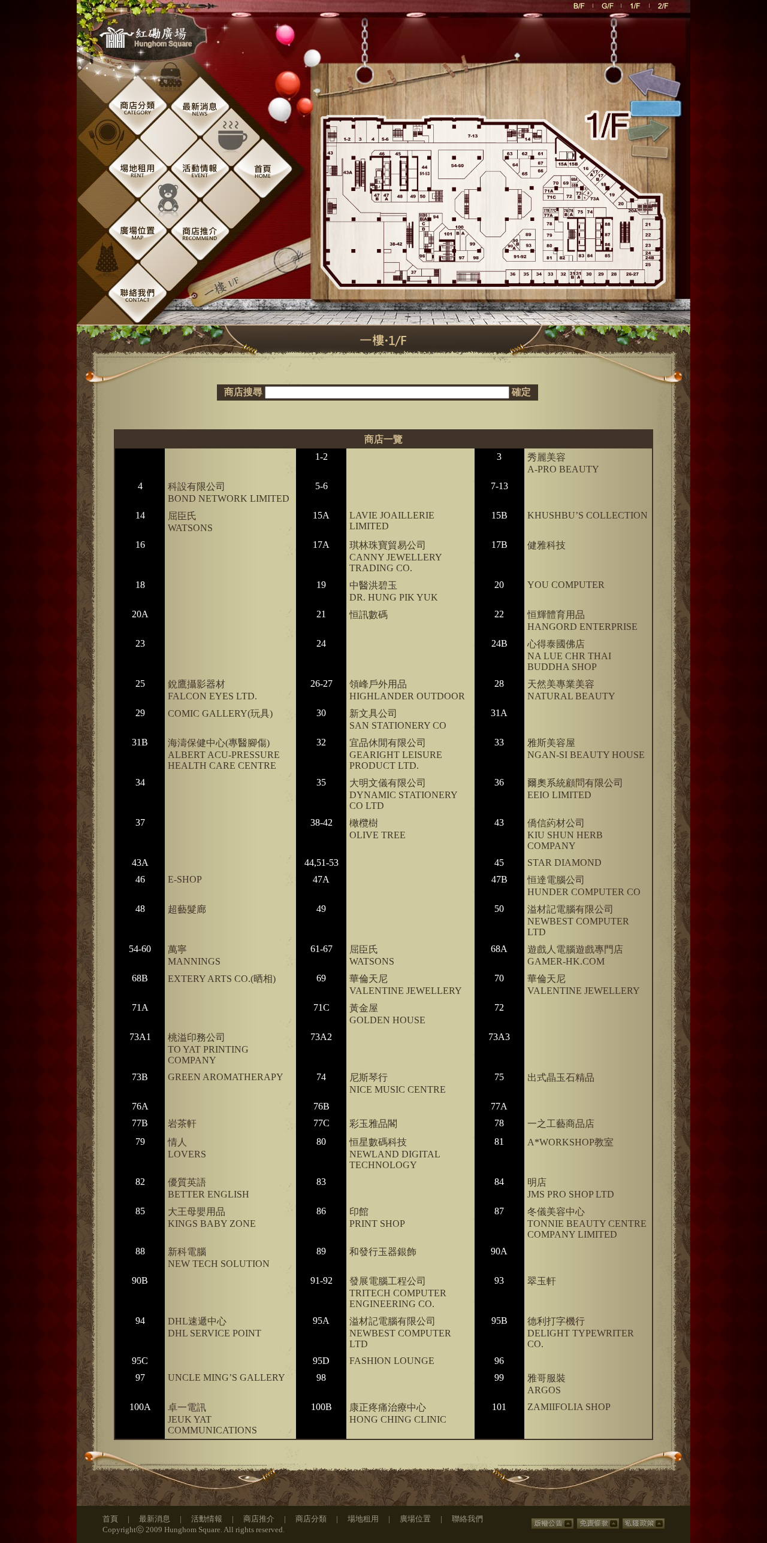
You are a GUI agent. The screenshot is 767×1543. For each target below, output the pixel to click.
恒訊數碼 (368, 615)
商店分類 (311, 1518)
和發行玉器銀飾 (382, 1252)
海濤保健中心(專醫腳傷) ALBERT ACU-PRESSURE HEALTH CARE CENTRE (224, 754)
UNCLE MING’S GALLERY (226, 1377)
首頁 (110, 1518)
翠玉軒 (541, 1281)
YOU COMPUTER (566, 585)
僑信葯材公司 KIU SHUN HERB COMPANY (565, 834)
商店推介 (258, 1518)
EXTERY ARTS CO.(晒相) (222, 979)
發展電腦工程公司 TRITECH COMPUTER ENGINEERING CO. (397, 1292)
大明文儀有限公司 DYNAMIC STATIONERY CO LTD (403, 794)
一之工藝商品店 (560, 1123)
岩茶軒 (182, 1123)
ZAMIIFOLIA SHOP (569, 1407)
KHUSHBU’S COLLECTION (587, 515)
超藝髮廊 (187, 909)
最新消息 (154, 1518)
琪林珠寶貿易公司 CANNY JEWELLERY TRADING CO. (395, 556)
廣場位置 (415, 1518)
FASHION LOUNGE (391, 1361)
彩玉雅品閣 (373, 1123)
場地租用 (363, 1518)
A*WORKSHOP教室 (570, 1142)
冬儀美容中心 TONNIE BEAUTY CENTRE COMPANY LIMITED (587, 1222)
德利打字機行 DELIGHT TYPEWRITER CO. (580, 1332)
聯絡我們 (467, 1518)
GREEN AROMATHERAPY (225, 1077)
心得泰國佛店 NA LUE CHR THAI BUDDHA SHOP (569, 655)
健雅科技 (546, 545)
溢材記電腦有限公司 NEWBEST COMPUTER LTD (578, 920)
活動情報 (206, 1518)
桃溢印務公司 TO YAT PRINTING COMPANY (208, 1048)
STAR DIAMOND (564, 862)
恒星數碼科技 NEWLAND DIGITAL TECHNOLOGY (394, 1153)
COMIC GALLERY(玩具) (220, 713)
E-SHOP (185, 879)
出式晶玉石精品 (560, 1077)
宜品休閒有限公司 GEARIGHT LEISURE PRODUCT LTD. (395, 754)
